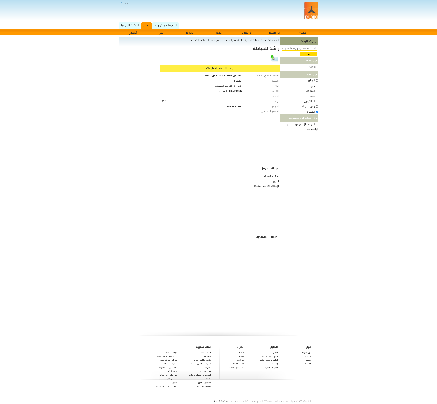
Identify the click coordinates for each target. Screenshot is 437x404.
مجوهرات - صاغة (204, 386)
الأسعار (241, 356)
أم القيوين (246, 32)
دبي (161, 32)
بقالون (174, 382)
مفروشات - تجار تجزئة (168, 375)
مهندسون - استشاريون (167, 367)
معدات (208, 379)
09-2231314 (235, 91)
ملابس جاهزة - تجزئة (202, 360)
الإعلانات (241, 352)
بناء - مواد (207, 356)
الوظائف (308, 356)
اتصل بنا (308, 364)
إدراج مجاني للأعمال (270, 356)
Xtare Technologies (221, 401)
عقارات (208, 367)
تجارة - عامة (206, 352)
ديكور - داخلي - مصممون (166, 356)
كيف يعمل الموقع (236, 367)
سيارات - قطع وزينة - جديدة (199, 364)
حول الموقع (306, 352)
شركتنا (308, 360)
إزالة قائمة (273, 364)
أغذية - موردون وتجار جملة (166, 386)
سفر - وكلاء (172, 379)
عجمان (218, 32)
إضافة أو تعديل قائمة (269, 360)
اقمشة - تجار (205, 371)
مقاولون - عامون (204, 382)
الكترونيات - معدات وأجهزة (200, 375)
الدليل (275, 352)
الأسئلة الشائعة (237, 364)
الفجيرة (303, 32)
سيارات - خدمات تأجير (168, 360)
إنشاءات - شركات (170, 364)
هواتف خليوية (171, 352)
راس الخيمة (275, 32)
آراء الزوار (240, 360)
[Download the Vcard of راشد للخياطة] (274, 60)
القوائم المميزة (271, 367)
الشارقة (189, 32)
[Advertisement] (219, 11)
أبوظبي (133, 32)
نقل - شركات (172, 371)
